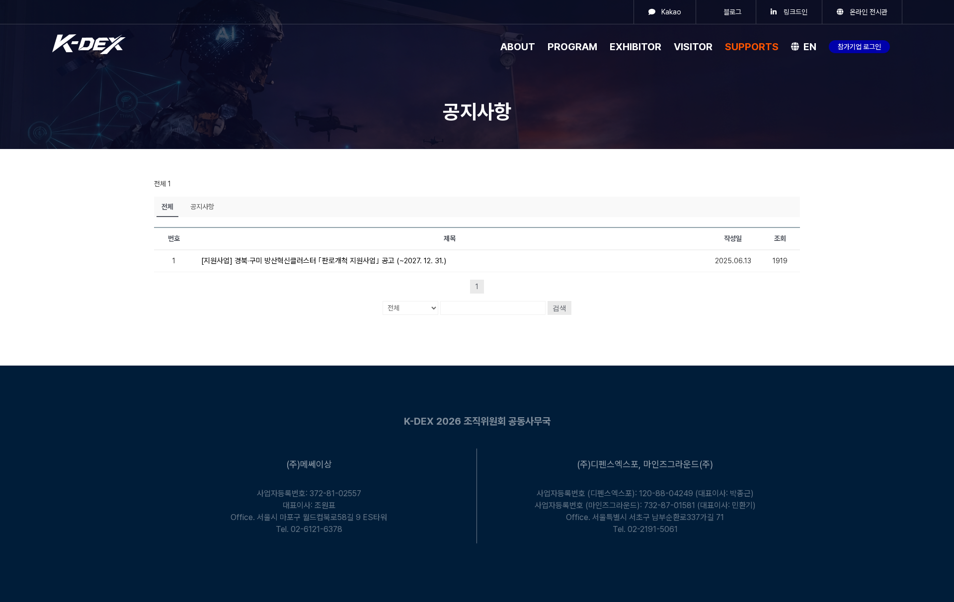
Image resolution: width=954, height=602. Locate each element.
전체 (167, 207)
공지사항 (202, 207)
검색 (559, 308)
